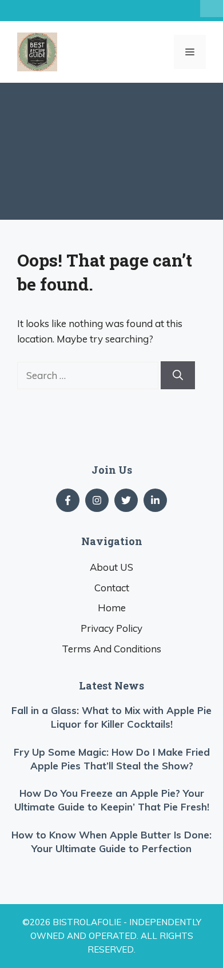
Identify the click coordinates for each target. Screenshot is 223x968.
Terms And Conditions (111, 649)
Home (112, 608)
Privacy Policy (111, 628)
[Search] (178, 375)
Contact (111, 588)
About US (111, 567)
